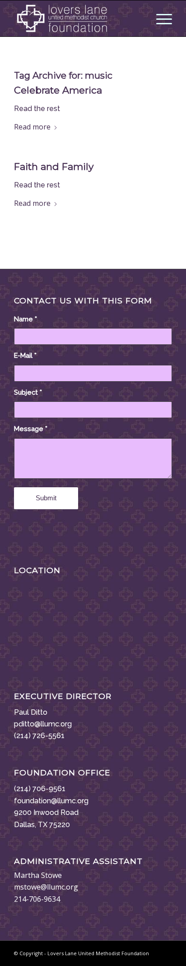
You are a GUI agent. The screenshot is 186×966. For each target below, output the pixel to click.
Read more (32, 127)
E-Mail (25, 355)
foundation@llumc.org (51, 801)
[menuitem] (159, 18)
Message (30, 428)
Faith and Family (53, 166)
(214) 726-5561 (39, 735)
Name (25, 319)
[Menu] (159, 18)
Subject (28, 392)
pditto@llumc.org (43, 724)
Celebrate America (58, 90)
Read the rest (37, 108)
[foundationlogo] (77, 18)
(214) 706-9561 (39, 788)
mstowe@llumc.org (46, 887)
